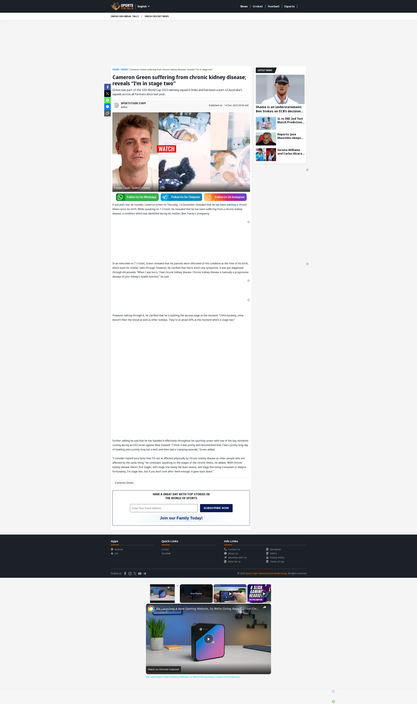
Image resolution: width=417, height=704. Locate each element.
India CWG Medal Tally (125, 16)
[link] (151, 609)
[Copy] (107, 113)
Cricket (258, 6)
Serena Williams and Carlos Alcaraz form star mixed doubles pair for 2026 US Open (290, 151)
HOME (115, 69)
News (244, 6)
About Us (233, 553)
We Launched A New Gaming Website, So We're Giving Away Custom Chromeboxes (208, 609)
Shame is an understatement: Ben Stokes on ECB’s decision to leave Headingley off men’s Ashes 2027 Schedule (279, 109)
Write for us (234, 561)
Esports (289, 6)
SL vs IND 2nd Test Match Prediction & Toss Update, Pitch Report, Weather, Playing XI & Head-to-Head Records (290, 120)
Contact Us (234, 549)
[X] (107, 93)
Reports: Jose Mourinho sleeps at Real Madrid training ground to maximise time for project (290, 136)
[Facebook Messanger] (107, 106)
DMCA (273, 553)
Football (273, 6)
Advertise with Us (237, 557)
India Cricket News (157, 16)
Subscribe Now (216, 508)
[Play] (230, 593)
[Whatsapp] (107, 99)
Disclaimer (275, 549)
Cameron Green (124, 482)
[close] (333, 691)
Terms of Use (277, 561)
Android (119, 549)
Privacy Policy (277, 557)
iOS (116, 553)
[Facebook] (107, 86)
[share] (264, 607)
